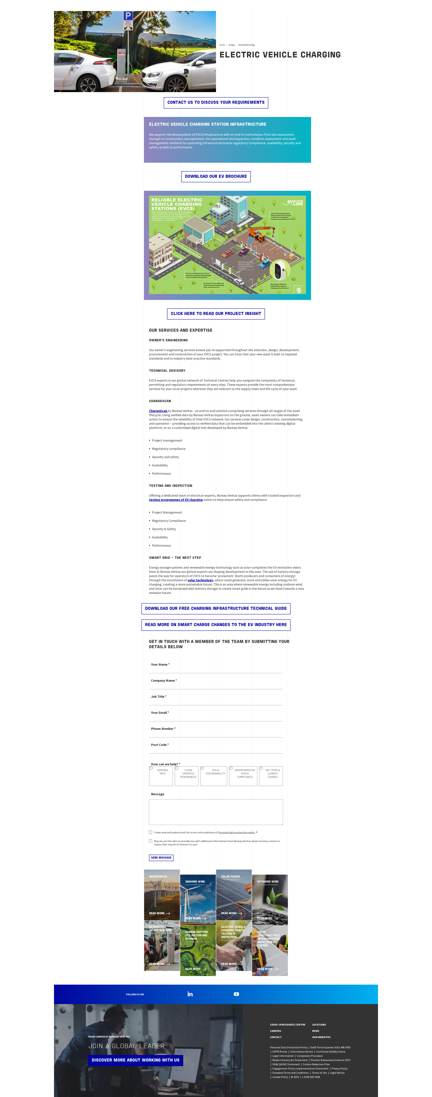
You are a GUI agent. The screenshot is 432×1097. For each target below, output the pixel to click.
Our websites (321, 1037)
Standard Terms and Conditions (290, 1072)
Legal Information (283, 1055)
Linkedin (190, 993)
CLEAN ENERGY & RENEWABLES (188, 773)
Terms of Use (319, 1072)
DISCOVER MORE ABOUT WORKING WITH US (136, 1060)
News (315, 1030)
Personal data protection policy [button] (236, 832)
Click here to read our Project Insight (216, 314)
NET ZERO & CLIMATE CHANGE (273, 773)
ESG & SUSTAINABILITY (215, 771)
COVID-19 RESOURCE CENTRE (287, 1024)
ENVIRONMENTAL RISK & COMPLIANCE (245, 773)
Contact (276, 1037)
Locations (319, 1024)
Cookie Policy (280, 1077)
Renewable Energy (246, 44)
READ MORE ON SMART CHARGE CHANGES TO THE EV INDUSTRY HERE (216, 625)
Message (157, 794)
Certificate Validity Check (330, 1051)
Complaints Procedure (310, 1055)
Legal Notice (337, 1072)
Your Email (159, 712)
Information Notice (301, 1051)
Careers (275, 1030)
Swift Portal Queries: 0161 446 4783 (330, 1047)
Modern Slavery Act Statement (290, 1060)
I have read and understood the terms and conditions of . (204, 832)
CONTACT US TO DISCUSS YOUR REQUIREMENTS (216, 103)
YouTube (236, 993)
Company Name (163, 680)
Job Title (157, 696)
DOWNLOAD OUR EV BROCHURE (216, 177)
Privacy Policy (339, 1068)
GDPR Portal (279, 1051)
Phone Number (162, 728)
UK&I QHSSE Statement (286, 1064)
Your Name (159, 664)
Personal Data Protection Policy (288, 1047)
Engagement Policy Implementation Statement (300, 1068)
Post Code (159, 744)
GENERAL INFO (162, 771)
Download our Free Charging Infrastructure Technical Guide (216, 609)
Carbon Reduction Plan (316, 1064)
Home (222, 44)
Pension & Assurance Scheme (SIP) (330, 1060)
